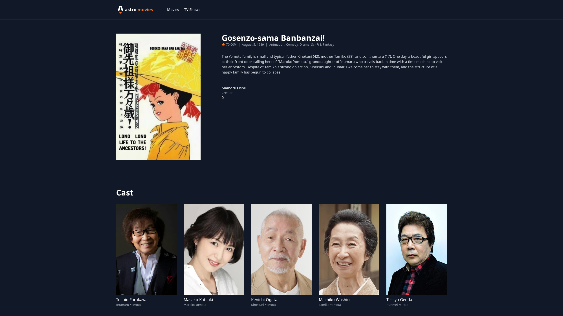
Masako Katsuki (198, 299)
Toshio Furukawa (132, 299)
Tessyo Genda (399, 299)
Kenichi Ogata (264, 299)
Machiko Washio (334, 299)
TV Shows (192, 9)
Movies (173, 9)
